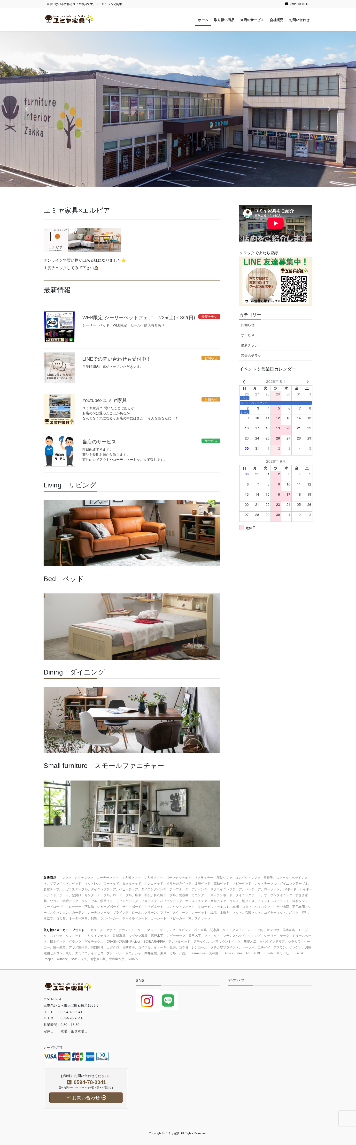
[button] (27, 109)
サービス (248, 335)
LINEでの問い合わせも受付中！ (116, 359)
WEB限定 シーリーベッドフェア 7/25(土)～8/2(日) (138, 317)
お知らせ (248, 325)
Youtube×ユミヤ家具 (104, 400)
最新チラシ (249, 345)
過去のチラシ (251, 355)
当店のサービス (99, 441)
